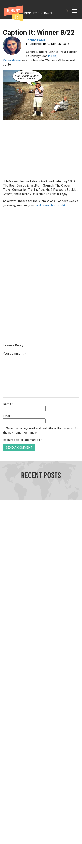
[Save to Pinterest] (4, 426)
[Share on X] (4, 417)
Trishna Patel (35, 40)
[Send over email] (4, 435)
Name (8, 404)
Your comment (14, 353)
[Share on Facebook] (4, 409)
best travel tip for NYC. (51, 205)
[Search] (67, 11)
